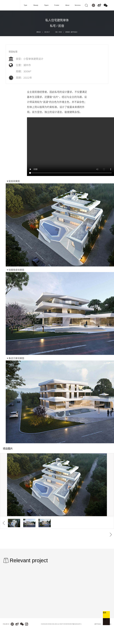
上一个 (4, 523)
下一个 (111, 534)
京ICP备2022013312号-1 (76, 624)
